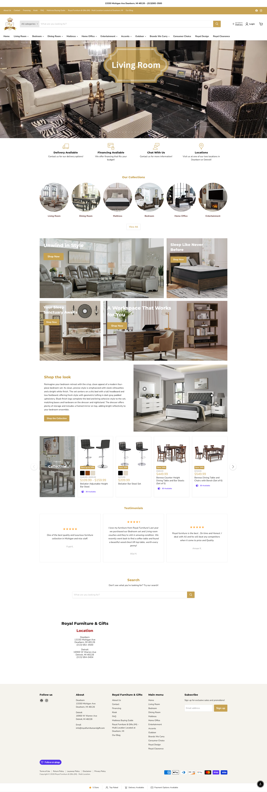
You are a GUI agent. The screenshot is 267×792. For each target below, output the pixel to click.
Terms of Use (45, 771)
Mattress (71, 36)
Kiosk (35, 10)
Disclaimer (87, 771)
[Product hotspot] (145, 389)
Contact (17, 10)
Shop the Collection (57, 418)
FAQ (42, 10)
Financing (27, 10)
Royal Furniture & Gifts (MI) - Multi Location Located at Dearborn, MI (95, 10)
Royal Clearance (221, 36)
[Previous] (34, 466)
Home (6, 36)
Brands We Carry (159, 36)
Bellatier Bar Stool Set (129, 483)
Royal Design (202, 36)
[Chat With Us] (156, 152)
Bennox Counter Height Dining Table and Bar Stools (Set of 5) (170, 480)
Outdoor (139, 36)
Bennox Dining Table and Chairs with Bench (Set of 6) (208, 479)
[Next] (233, 466)
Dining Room (54, 36)
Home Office (88, 36)
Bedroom (37, 36)
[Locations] (201, 152)
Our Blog (129, 10)
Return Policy (58, 771)
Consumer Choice (182, 36)
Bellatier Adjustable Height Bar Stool (94, 485)
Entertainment (108, 36)
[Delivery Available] (65, 152)
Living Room (20, 36)
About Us (7, 10)
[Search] (217, 24)
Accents (125, 36)
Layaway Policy (73, 771)
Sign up (220, 708)
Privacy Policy (100, 771)
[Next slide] (259, 89)
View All (133, 226)
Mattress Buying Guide (56, 10)
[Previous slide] (7, 89)
